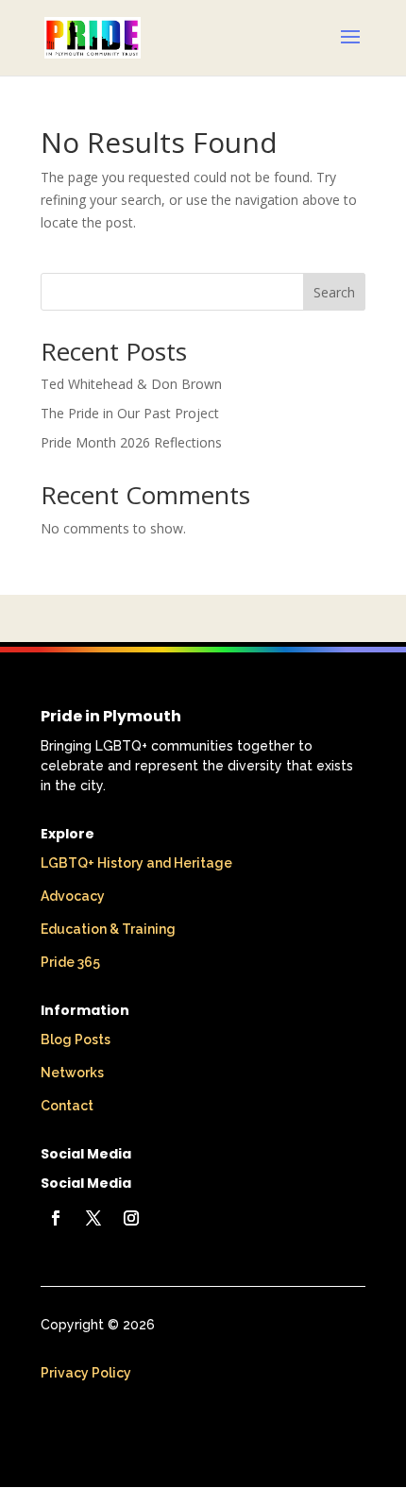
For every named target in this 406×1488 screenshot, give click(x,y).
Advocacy (73, 896)
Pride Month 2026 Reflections (131, 442)
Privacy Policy (86, 1372)
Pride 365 (70, 962)
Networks (72, 1072)
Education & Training (108, 929)
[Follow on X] (93, 1218)
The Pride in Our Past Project (130, 413)
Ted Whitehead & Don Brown (131, 384)
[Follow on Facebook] (56, 1218)
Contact (67, 1105)
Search (334, 292)
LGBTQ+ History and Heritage (136, 863)
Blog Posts (75, 1039)
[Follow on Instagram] (131, 1218)
